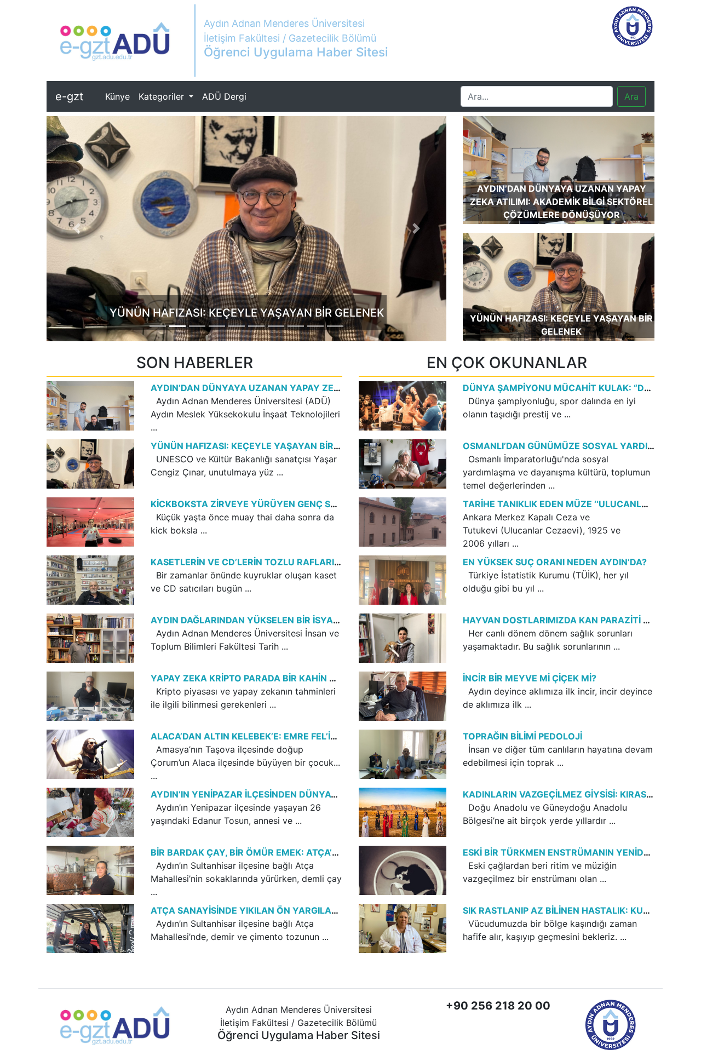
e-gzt (69, 96)
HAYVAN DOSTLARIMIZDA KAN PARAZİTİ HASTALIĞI (576, 620)
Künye (119, 96)
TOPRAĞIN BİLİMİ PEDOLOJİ (522, 736)
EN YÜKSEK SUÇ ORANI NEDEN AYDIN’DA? (555, 562)
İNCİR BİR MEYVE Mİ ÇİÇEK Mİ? (529, 678)
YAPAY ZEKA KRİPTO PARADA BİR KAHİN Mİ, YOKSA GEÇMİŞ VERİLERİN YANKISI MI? (332, 678)
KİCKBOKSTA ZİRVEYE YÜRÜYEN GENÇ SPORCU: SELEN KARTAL (292, 503)
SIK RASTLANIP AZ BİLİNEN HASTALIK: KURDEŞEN (571, 910)
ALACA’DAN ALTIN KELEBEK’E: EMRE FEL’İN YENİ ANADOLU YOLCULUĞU (308, 736)
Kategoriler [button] (163, 96)
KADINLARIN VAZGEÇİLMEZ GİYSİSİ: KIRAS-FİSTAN (572, 794)
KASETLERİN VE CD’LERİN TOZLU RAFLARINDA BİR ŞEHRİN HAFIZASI (299, 562)
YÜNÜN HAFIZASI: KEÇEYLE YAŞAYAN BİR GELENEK (263, 445)
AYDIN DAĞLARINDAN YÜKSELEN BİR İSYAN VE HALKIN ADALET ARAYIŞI (307, 620)
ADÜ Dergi (224, 96)
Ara (631, 96)
